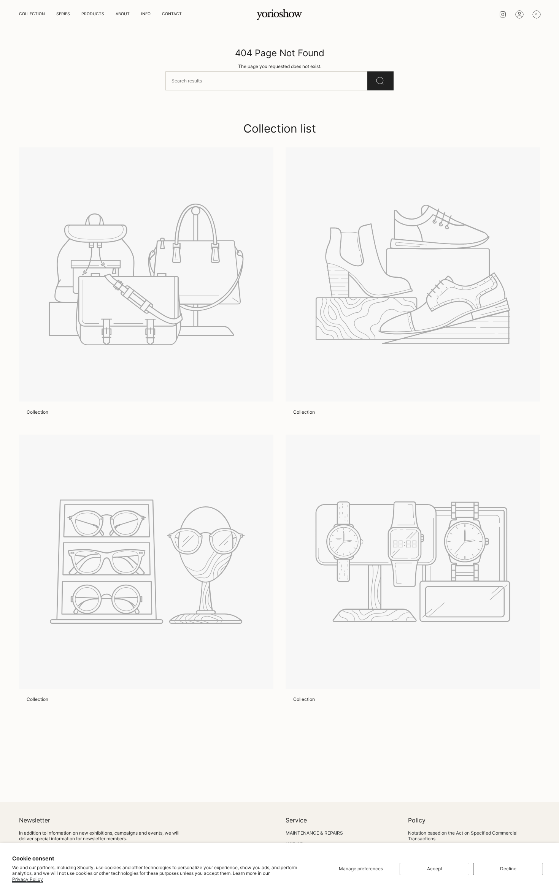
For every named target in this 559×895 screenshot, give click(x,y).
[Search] (380, 80)
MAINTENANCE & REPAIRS (314, 833)
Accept (434, 868)
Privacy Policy (27, 879)
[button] (32, 14)
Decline (508, 868)
